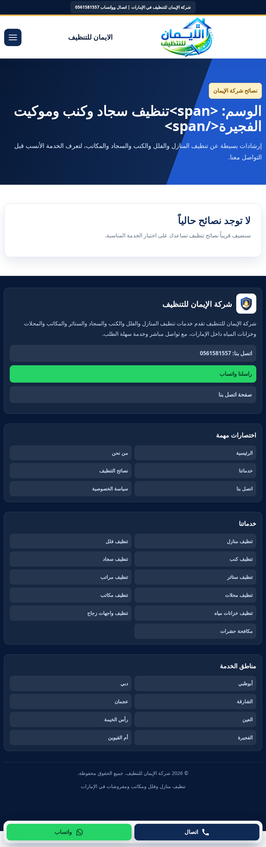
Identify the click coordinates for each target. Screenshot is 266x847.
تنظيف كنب (241, 559)
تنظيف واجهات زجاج (107, 613)
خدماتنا (246, 470)
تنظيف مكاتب (114, 595)
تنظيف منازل (240, 541)
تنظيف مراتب (114, 577)
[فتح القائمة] (12, 37)
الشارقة (245, 701)
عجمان (121, 701)
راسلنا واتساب (236, 373)
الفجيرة (245, 737)
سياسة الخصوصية (110, 488)
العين (247, 719)
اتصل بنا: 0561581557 (226, 353)
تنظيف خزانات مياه (233, 613)
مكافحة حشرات (236, 631)
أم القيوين (118, 737)
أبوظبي (245, 683)
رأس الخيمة (116, 719)
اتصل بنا (245, 488)
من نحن (120, 452)
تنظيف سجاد (115, 559)
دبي (124, 683)
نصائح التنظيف (113, 470)
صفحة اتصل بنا (235, 394)
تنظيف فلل (117, 541)
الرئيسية (244, 452)
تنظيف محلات (239, 595)
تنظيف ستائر (240, 577)
